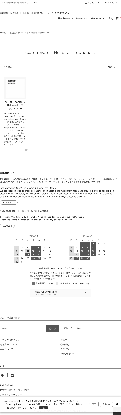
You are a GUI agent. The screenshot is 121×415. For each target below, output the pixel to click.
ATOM (9, 385)
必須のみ (106, 404)
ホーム (3, 32)
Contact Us (9, 202)
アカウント (92, 3)
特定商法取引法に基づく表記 (14, 390)
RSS (2, 385)
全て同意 (92, 404)
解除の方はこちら (72, 328)
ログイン (111, 3)
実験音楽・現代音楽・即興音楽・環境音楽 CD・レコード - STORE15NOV (34, 13)
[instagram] (12, 376)
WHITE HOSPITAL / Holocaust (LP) (15, 103)
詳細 (43, 408)
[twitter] (2, 376)
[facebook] (7, 376)
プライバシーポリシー (11, 394)
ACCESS (7, 226)
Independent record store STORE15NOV (19, 3)
